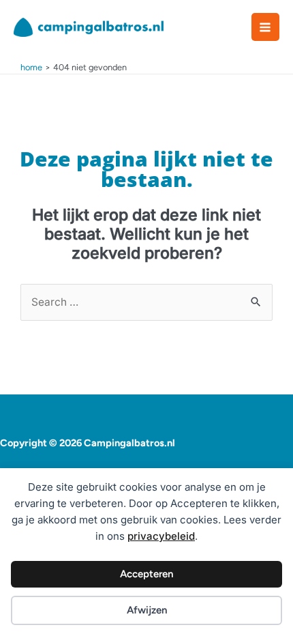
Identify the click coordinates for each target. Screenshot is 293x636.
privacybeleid (161, 536)
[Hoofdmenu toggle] (265, 27)
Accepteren (146, 574)
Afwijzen (147, 610)
